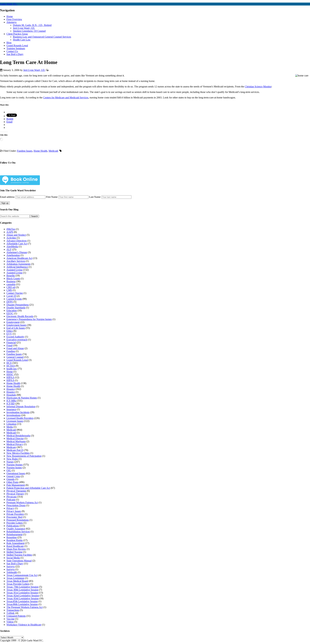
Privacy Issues (13, 511)
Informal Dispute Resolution (20, 406)
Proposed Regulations (17, 520)
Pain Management (15, 485)
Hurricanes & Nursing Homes (21, 397)
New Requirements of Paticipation (23, 456)
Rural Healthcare (15, 546)
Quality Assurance (15, 528)
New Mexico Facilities (18, 453)
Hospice (10, 389)
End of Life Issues (15, 328)
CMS (9, 290)
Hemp (9, 371)
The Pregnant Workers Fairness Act (24, 607)
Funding (10, 351)
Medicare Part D (14, 450)
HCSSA (10, 365)
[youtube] (32, 173)
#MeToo (10, 229)
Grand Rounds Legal (17, 360)
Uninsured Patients (16, 616)
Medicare (11, 447)
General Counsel (15, 357)
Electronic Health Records (19, 316)
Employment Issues (16, 325)
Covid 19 (11, 296)
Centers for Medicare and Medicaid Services (65, 97)
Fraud (9, 345)
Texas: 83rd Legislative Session (22, 598)
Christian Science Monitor (258, 86)
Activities (11, 237)
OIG (8, 470)
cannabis (10, 284)
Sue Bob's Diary (14, 563)
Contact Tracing (14, 293)
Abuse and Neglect (16, 234)
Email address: (8, 197)
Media (9, 426)
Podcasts (10, 499)
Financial (11, 342)
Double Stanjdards (15, 307)
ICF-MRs (11, 400)
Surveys (10, 566)
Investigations (13, 415)
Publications (12, 525)
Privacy (10, 508)
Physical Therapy (15, 493)
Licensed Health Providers (19, 418)
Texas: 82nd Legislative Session (22, 595)
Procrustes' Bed (14, 517)
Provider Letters (14, 522)
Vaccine (10, 618)
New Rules (12, 458)
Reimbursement (14, 534)
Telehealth (11, 572)
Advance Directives (16, 240)
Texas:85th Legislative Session (22, 601)
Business (11, 281)
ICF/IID (10, 403)
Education (11, 310)
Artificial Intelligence (17, 266)
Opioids (10, 479)
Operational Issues (15, 473)
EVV (9, 333)
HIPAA (10, 377)
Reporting (11, 537)
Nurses (10, 461)
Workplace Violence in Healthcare (23, 624)
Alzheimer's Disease (16, 252)
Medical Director (15, 438)
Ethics (9, 330)
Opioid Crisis (13, 476)
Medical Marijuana (16, 441)
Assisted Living (14, 269)
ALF (8, 249)
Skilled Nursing (14, 552)
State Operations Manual (19, 560)
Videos (10, 621)
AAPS (9, 232)
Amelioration (13, 255)
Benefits (10, 275)
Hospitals (11, 394)
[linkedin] (25, 173)
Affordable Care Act (16, 243)
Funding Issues (24, 150)
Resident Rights (14, 540)
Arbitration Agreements (18, 264)
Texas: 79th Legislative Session (22, 586)
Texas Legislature (15, 578)
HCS (9, 362)
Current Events (14, 298)
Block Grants (13, 278)
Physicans (11, 496)
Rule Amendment (15, 543)
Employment (13, 322)
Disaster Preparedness (17, 304)
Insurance (11, 409)
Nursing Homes (14, 464)
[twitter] (17, 173)
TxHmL (10, 613)
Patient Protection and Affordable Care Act (28, 488)
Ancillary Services (15, 261)
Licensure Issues (14, 421)
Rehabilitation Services (18, 531)
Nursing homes (14, 467)
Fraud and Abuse (15, 348)
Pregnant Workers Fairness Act (22, 502)
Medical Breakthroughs (18, 435)
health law (11, 368)
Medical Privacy (14, 444)
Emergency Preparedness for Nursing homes (29, 319)
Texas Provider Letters (17, 584)
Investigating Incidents (17, 412)
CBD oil (10, 287)
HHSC (10, 374)
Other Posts (12, 482)
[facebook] (9, 173)
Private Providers (15, 514)
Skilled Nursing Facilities (19, 554)
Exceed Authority (15, 336)
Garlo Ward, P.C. (8, 4)
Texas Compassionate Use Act (21, 575)
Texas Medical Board (17, 581)
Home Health (40, 150)
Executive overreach (16, 339)
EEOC (9, 313)
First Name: (52, 197)
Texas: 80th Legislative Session (22, 589)
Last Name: (95, 197)
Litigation (11, 424)
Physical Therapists (16, 490)
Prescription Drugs (16, 505)
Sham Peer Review (16, 549)
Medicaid (53, 150)
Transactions (12, 610)
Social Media (13, 557)
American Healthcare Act (19, 258)
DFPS (9, 301)
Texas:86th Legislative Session (22, 604)
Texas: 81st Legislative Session (22, 592)
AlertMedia (12, 246)
